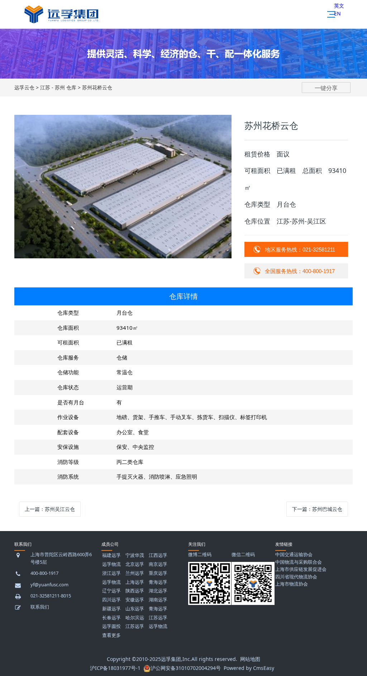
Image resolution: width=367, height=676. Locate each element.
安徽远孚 (134, 599)
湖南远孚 (158, 599)
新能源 (140, 92)
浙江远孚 (111, 573)
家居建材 (140, 150)
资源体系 (334, 78)
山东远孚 (134, 608)
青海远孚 (158, 582)
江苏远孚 (158, 617)
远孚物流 (111, 564)
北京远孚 (134, 564)
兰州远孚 (134, 573)
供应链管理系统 (270, 78)
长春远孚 (111, 617)
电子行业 (140, 135)
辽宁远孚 (111, 590)
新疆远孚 (111, 608)
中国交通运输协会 (294, 554)
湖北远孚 (158, 590)
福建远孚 (111, 555)
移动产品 (269, 150)
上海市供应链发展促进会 (301, 569)
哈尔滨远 (134, 617)
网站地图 (250, 659)
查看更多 (111, 635)
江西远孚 (158, 555)
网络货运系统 (270, 121)
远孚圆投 (111, 626)
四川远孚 (111, 599)
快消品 (140, 78)
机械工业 (140, 107)
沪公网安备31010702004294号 (186, 668)
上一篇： (50, 509)
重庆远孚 (158, 573)
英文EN (339, 9)
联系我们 (39, 607)
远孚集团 (171, 659)
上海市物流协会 (291, 584)
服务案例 (334, 92)
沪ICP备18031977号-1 (115, 668)
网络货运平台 (205, 78)
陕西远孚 (134, 590)
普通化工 (140, 121)
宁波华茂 (134, 555)
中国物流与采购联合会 (298, 562)
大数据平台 (270, 135)
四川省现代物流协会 (296, 576)
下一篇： (317, 509)
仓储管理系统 (270, 92)
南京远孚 (158, 564)
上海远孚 (134, 582)
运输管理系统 (270, 107)
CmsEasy (263, 668)
